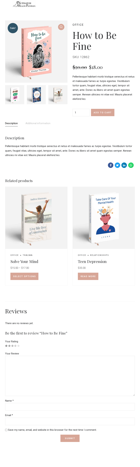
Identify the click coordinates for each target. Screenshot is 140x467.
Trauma (28, 255)
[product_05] (104, 218)
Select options (24, 276)
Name (9, 400)
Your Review (12, 353)
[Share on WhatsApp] (131, 165)
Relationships (99, 255)
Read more (88, 276)
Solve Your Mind (24, 261)
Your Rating (11, 341)
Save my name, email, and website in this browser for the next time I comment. (52, 429)
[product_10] (36, 218)
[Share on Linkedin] (124, 165)
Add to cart (103, 112)
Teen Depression (92, 261)
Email (9, 415)
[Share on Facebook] (110, 165)
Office (78, 24)
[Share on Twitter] (117, 165)
